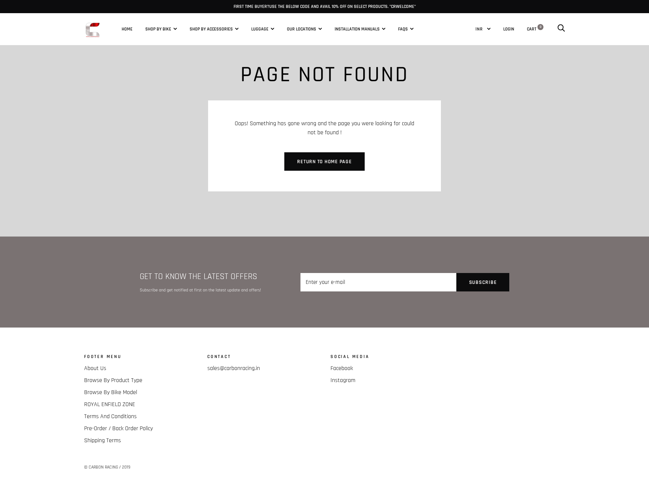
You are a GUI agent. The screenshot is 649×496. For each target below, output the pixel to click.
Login (508, 29)
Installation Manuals (357, 29)
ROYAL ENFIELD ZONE (109, 404)
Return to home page (324, 161)
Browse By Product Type (113, 380)
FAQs (403, 29)
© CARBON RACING (101, 467)
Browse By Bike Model (110, 392)
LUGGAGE (260, 29)
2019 (126, 467)
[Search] (561, 29)
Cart (534, 29)
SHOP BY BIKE (158, 29)
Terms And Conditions (110, 416)
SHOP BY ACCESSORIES (211, 29)
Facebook (342, 368)
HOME (127, 29)
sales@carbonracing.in (233, 368)
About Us (95, 368)
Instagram (343, 380)
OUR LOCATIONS (301, 29)
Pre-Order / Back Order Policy (118, 428)
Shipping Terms (102, 440)
